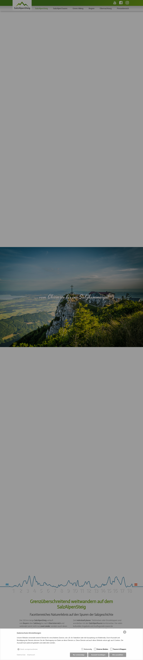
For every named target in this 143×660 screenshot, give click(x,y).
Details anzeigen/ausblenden (29, 649)
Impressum (31, 655)
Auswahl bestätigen (98, 655)
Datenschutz (21, 655)
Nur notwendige (78, 655)
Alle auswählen (117, 655)
